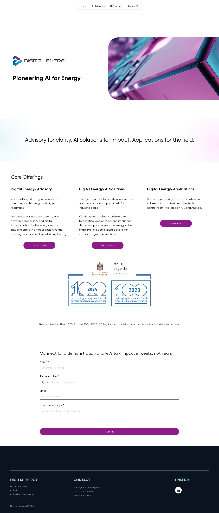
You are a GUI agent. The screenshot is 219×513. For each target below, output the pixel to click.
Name (44, 362)
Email (43, 390)
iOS (183, 207)
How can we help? (52, 405)
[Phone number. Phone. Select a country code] (45, 382)
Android (196, 207)
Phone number (49, 376)
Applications (183, 189)
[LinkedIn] (178, 490)
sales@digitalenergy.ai (86, 487)
